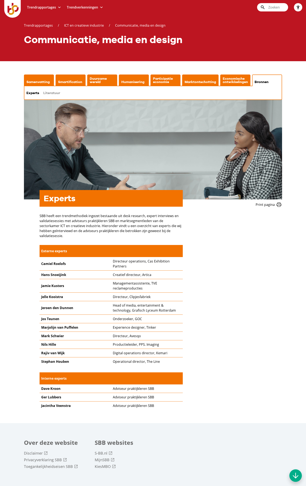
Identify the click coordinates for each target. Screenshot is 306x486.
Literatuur (51, 93)
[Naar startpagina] (12, 9)
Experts (32, 93)
